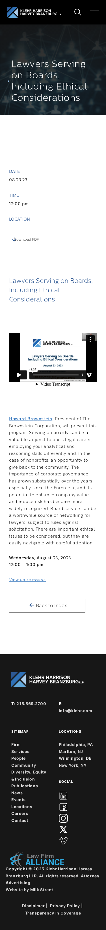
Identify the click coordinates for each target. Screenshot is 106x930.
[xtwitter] (63, 829)
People (18, 758)
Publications (24, 785)
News (17, 792)
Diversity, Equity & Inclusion (28, 775)
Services (20, 751)
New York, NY (73, 765)
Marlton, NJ (71, 751)
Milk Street (41, 889)
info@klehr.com (75, 710)
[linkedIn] (63, 795)
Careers (19, 813)
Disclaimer (33, 905)
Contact (19, 820)
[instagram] (63, 818)
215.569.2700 (31, 703)
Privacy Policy (65, 905)
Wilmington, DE (75, 758)
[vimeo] (63, 840)
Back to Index (50, 605)
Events (18, 799)
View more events (27, 580)
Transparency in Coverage (53, 913)
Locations (21, 806)
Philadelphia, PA (76, 744)
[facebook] (63, 806)
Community (23, 765)
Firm (16, 744)
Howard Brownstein (30, 419)
